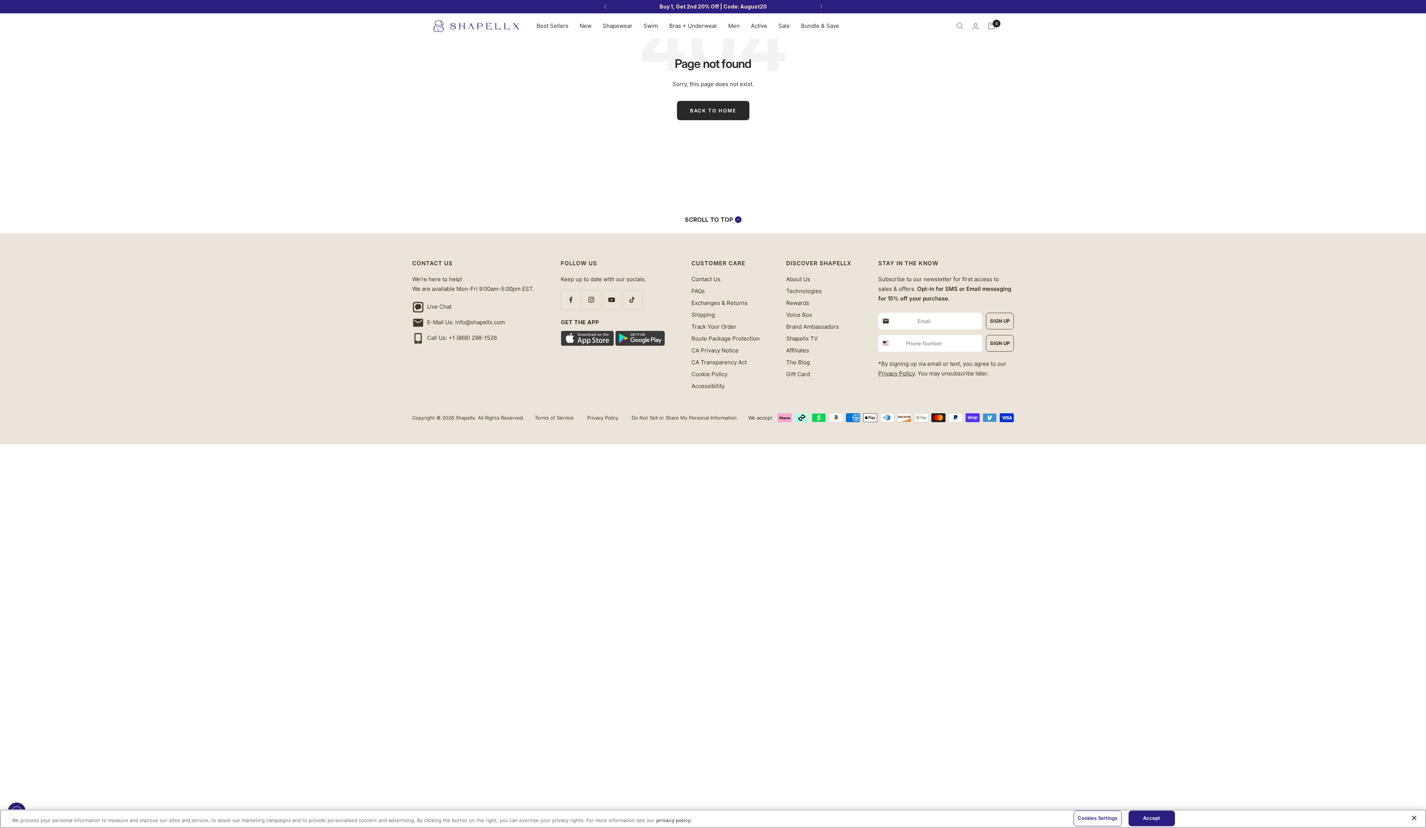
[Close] (1414, 818)
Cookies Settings (1098, 818)
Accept (1151, 818)
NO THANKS (1067, 475)
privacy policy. (674, 820)
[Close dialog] (1413, 13)
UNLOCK (1068, 449)
